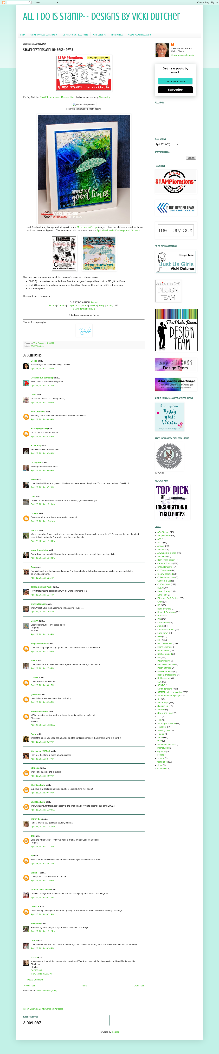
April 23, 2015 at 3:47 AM (42, 759)
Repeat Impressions (166, 675)
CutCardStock (163, 584)
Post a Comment (35, 980)
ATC (159, 539)
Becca (52, 305)
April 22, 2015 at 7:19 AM (42, 368)
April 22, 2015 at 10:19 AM (43, 504)
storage (160, 758)
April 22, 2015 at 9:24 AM (42, 453)
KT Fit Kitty (36, 445)
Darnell (94, 302)
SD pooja (35, 768)
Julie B (34, 660)
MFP (159, 636)
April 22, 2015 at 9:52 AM (42, 487)
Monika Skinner (38, 604)
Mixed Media (163, 650)
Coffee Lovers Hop (166, 577)
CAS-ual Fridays (165, 563)
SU (158, 699)
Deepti (70, 305)
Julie (78, 305)
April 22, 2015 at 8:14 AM (42, 436)
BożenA (34, 621)
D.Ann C (35, 677)
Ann (33, 567)
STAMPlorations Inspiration (170, 692)
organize (161, 751)
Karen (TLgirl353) (39, 428)
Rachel (34, 957)
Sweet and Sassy (165, 713)
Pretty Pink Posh (165, 671)
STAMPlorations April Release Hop (57, 97)
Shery (101, 305)
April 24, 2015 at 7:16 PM (42, 880)
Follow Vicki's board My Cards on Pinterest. (43, 1009)
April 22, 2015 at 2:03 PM (42, 634)
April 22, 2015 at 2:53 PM (42, 668)
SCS (159, 682)
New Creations (38, 412)
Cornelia (61, 305)
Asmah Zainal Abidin (41, 889)
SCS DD (161, 685)
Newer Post (29, 986)
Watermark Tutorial (166, 744)
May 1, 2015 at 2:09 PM (42, 974)
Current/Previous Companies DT (43, 34)
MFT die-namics (164, 643)
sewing (160, 755)
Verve (160, 737)
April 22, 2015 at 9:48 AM (42, 470)
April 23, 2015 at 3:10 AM (42, 742)
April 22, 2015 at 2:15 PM (42, 651)
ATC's (160, 542)
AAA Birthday (163, 532)
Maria (85, 305)
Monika (93, 305)
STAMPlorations (37, 346)
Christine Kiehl (38, 785)
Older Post (139, 986)
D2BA (160, 588)
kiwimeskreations (39, 711)
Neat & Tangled (164, 654)
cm (32, 836)
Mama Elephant (164, 647)
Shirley (109, 305)
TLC (159, 716)
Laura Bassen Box (166, 629)
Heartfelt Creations (166, 612)
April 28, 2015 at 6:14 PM (42, 948)
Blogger (115, 1032)
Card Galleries (99, 34)
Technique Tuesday (166, 723)
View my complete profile (182, 55)
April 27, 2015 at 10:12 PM (43, 931)
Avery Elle (162, 556)
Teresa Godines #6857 (42, 587)
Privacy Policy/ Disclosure (139, 34)
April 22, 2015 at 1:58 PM (42, 612)
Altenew (161, 549)
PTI (158, 657)
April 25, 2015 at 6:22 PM (42, 914)
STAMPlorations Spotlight (169, 695)
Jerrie (34, 479)
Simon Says (163, 702)
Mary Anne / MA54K (40, 751)
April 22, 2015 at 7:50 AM (42, 402)
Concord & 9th (164, 581)
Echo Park (162, 595)
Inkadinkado (163, 622)
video (160, 765)
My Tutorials (117, 34)
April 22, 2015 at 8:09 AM (42, 419)
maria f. (34, 530)
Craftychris (36, 462)
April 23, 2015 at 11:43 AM (43, 827)
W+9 (159, 741)
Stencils (161, 709)
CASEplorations (164, 567)
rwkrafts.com (36, 970)
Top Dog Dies (163, 730)
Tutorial (160, 734)
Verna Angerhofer (39, 550)
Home (22, 34)
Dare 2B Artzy (163, 591)
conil (33, 496)
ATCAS (160, 546)
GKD (159, 602)
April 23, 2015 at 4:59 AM (42, 776)
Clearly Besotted (165, 574)
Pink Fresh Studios (166, 664)
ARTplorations (164, 535)
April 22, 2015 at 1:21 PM (42, 578)
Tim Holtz (161, 727)
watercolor (162, 769)
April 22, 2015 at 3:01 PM (42, 685)
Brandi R (35, 873)
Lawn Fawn (162, 633)
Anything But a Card (166, 553)
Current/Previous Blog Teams (75, 34)
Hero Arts (161, 615)
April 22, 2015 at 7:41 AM (42, 385)
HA (158, 605)
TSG (159, 720)
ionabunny (36, 923)
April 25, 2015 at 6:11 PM (42, 897)
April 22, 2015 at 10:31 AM (43, 521)
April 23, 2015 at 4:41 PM (42, 863)
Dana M (34, 513)
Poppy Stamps (164, 668)
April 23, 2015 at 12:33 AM (43, 725)
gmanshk (35, 694)
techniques (162, 762)
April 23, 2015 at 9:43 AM (42, 793)
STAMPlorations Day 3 (84, 308)
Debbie (34, 940)
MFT (159, 640)
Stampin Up (162, 706)
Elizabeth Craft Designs (168, 598)
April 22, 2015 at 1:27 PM (42, 595)
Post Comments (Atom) (46, 991)
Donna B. (35, 906)
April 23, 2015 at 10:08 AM (43, 810)
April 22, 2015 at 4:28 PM (42, 702)
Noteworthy (104, 97)
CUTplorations (164, 570)
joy (32, 856)
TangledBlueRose (39, 643)
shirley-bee (36, 819)
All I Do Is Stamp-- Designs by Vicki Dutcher (101, 16)
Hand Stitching (164, 609)
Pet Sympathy (163, 661)
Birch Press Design (166, 560)
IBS (159, 619)
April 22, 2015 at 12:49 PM (43, 558)
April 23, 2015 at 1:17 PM (42, 846)
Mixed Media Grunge (87, 227)
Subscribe (175, 89)
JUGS (160, 626)
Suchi (33, 734)
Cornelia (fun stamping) (42, 378)
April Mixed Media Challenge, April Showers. (118, 230)
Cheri (33, 394)
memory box (163, 748)
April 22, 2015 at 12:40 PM (43, 541)
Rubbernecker (164, 678)
